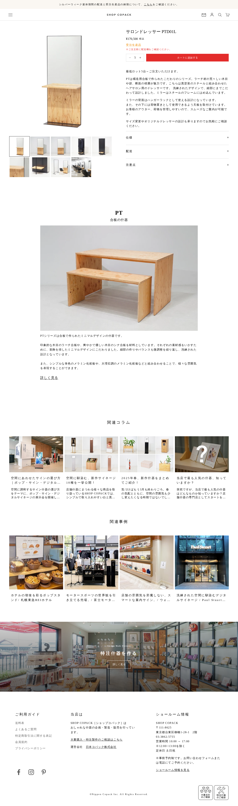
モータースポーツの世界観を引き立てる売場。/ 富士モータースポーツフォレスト (91, 597)
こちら (148, 4)
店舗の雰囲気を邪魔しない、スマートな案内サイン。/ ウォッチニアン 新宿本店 (146, 597)
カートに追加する (187, 57)
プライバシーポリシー (30, 748)
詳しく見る (49, 378)
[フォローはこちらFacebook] (18, 772)
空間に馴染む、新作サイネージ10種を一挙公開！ (91, 480)
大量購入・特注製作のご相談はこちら (97, 739)
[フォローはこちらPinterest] (43, 772)
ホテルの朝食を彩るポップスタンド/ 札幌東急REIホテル (36, 597)
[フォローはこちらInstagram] (31, 772)
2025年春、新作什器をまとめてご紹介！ (145, 480)
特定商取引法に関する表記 (33, 735)
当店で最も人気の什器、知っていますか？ (202, 480)
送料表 (19, 722)
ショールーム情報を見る (173, 769)
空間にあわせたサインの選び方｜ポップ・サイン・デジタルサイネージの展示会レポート (36, 480)
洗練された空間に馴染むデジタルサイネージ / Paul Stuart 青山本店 (202, 597)
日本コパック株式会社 (101, 746)
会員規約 (21, 742)
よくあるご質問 (26, 729)
